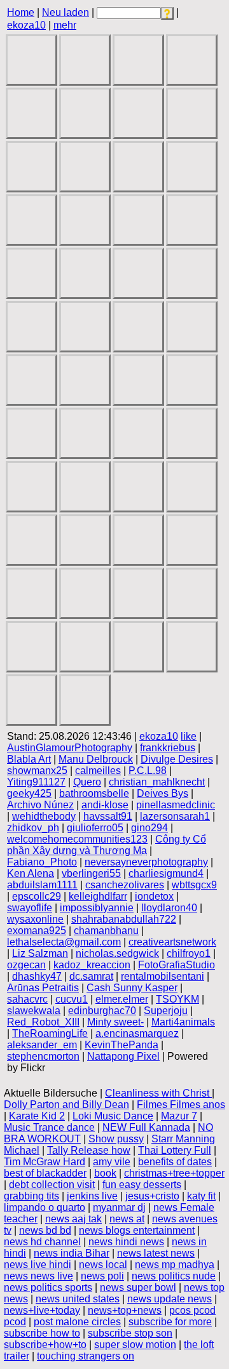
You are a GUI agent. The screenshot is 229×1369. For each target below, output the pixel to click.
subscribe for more (170, 1321)
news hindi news (126, 1241)
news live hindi (37, 1264)
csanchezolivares (124, 884)
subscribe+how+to (45, 1344)
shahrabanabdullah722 (123, 919)
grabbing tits (31, 1196)
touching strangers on (85, 1356)
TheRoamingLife (50, 1033)
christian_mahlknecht (157, 782)
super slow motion (135, 1344)
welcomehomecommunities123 (77, 839)
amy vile (111, 1161)
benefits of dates (175, 1161)
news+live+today (42, 1310)
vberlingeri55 (91, 873)
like (189, 736)
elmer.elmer (121, 999)
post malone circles (77, 1321)
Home (20, 12)
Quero (87, 782)
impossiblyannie (97, 907)
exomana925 (36, 930)
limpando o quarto (44, 1207)
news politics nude (174, 1276)
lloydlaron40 (169, 907)
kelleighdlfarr (98, 896)
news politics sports (48, 1287)
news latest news (156, 1253)
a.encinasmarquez (137, 1033)
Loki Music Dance (113, 1116)
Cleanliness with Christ (158, 1093)
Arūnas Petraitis (43, 987)
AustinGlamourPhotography (69, 747)
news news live (38, 1276)
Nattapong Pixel (123, 1056)
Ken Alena (30, 873)
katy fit (201, 1196)
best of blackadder (45, 1173)
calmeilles (98, 770)
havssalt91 (107, 816)
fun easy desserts (141, 1184)
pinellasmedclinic (175, 804)
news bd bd (45, 1230)
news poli (102, 1276)
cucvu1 (71, 999)
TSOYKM (177, 999)
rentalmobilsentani (162, 976)
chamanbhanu (106, 930)
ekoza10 (26, 25)
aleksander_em (42, 1044)
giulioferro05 (95, 827)
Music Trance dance (49, 1127)
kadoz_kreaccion (91, 964)
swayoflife (29, 907)
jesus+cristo (152, 1196)
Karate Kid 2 (37, 1116)
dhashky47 (37, 976)
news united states (78, 1298)
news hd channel (42, 1241)
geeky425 (29, 793)
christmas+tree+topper (174, 1173)
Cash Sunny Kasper (132, 987)
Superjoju (166, 1010)
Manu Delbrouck (96, 759)
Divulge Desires (177, 759)
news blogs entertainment (137, 1230)
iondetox (154, 896)
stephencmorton (43, 1056)
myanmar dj (119, 1207)
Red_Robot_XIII (43, 1022)
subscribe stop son (130, 1333)
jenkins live (92, 1196)
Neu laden (65, 12)
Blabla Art (29, 759)
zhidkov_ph (33, 827)
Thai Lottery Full (174, 1150)
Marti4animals (183, 1022)
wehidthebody (44, 816)
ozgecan (26, 964)
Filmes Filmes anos (181, 1104)
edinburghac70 (102, 1010)
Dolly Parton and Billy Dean (66, 1104)
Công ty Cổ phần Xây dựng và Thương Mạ (106, 845)
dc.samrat (91, 976)
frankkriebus (167, 747)
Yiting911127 (36, 782)
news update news (169, 1298)
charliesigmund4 (166, 873)
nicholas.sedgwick (117, 953)
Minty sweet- (115, 1022)
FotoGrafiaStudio (176, 964)
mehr (64, 25)
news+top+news (125, 1310)
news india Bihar (71, 1253)
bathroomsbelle (94, 793)
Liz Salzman (40, 953)
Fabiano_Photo (42, 862)
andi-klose (104, 804)
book (105, 1173)
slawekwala (33, 1010)
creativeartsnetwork (172, 942)
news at (126, 1218)
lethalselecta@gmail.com (64, 942)
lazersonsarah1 (175, 816)
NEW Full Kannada (146, 1127)
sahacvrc (27, 999)
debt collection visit (52, 1184)
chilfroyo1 (189, 953)
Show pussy (116, 1138)
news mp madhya (174, 1264)
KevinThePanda (121, 1044)
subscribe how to (42, 1333)
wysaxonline (35, 919)
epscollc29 (36, 896)
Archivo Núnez (40, 804)
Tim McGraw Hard (44, 1161)
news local (103, 1264)
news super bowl (138, 1287)
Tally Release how (88, 1150)
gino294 (149, 827)
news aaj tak (73, 1218)
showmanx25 (37, 770)
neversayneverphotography (146, 862)
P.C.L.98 (147, 770)
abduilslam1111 (42, 884)
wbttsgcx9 (194, 884)
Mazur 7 (179, 1116)
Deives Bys (162, 793)
